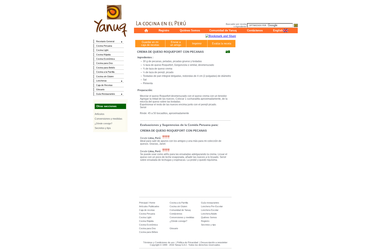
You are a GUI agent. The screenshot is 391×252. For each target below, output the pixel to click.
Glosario (100, 89)
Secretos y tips (103, 128)
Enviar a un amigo (175, 43)
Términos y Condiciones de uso (159, 242)
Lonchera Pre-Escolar (212, 206)
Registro (164, 30)
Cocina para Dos (104, 63)
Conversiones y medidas (108, 118)
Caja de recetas (147, 210)
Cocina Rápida (103, 54)
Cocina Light (102, 50)
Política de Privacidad (187, 242)
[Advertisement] (216, 9)
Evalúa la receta (221, 43)
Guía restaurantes (210, 202)
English (278, 30)
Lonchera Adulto (209, 213)
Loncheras (100, 81)
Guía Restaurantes (104, 94)
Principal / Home (147, 202)
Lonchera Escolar (210, 210)
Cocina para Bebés (105, 67)
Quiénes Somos (190, 30)
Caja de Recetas (104, 85)
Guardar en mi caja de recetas (150, 43)
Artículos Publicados (149, 206)
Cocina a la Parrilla (105, 72)
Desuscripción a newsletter (214, 242)
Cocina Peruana (104, 46)
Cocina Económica (105, 59)
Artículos (99, 114)
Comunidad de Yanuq (223, 30)
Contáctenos (255, 30)
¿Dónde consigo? (103, 123)
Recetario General (103, 41)
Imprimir (197, 43)
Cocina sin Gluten (105, 76)
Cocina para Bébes (148, 232)
